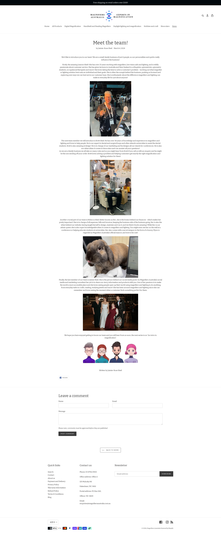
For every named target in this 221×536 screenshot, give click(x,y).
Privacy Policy (53, 485)
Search (50, 472)
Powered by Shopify (167, 528)
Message (61, 411)
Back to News (112, 450)
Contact (51, 475)
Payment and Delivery (56, 481)
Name (60, 401)
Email (114, 401)
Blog (49, 497)
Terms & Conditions (56, 494)
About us (51, 478)
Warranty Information (57, 488)
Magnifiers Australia (154, 528)
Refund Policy (53, 491)
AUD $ (52, 522)
